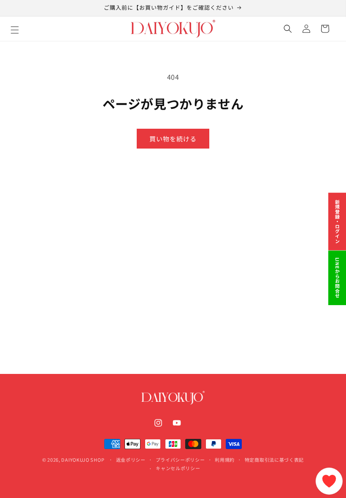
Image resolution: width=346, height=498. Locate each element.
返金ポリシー (131, 459)
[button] (24, 28)
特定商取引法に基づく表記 (274, 459)
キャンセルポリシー (178, 468)
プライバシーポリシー (180, 459)
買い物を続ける (173, 138)
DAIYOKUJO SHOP (82, 459)
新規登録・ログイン (337, 222)
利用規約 (225, 459)
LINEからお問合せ (337, 277)
